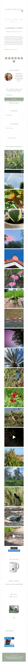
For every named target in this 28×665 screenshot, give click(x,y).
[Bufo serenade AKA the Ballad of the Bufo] (14, 437)
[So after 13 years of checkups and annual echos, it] (14, 278)
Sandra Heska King (14, 11)
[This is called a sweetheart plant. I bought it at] (14, 219)
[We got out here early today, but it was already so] (14, 318)
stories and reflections (13, 49)
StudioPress (15, 658)
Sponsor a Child (9, 636)
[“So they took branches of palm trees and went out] (14, 357)
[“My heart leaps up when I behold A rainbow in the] (14, 179)
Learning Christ (14, 28)
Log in (19, 658)
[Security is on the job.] (14, 258)
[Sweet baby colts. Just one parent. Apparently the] (14, 417)
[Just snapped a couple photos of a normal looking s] (14, 338)
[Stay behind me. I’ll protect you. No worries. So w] (14, 536)
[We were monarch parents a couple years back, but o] (14, 199)
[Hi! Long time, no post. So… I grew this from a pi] (14, 298)
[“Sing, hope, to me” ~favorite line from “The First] (14, 397)
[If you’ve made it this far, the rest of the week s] (14, 516)
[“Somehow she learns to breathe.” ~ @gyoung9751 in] (14, 476)
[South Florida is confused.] (14, 457)
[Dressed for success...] (14, 377)
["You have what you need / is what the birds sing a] (14, 496)
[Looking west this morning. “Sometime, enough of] (14, 238)
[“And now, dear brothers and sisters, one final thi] (14, 159)
